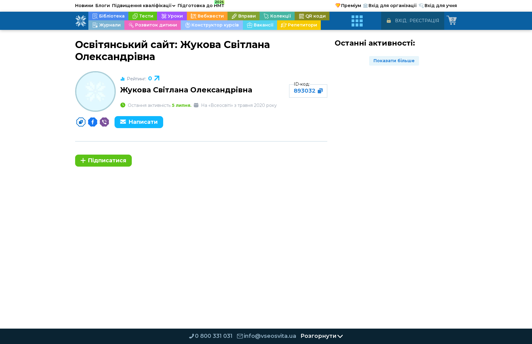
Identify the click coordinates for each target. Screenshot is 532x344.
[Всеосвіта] (80, 20)
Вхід (400, 20)
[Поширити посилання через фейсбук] (92, 122)
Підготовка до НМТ (201, 4)
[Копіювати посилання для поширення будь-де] (81, 122)
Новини (84, 5)
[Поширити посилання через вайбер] (104, 122)
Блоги (102, 5)
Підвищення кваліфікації (143, 5)
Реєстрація (424, 20)
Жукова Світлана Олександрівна (186, 89)
